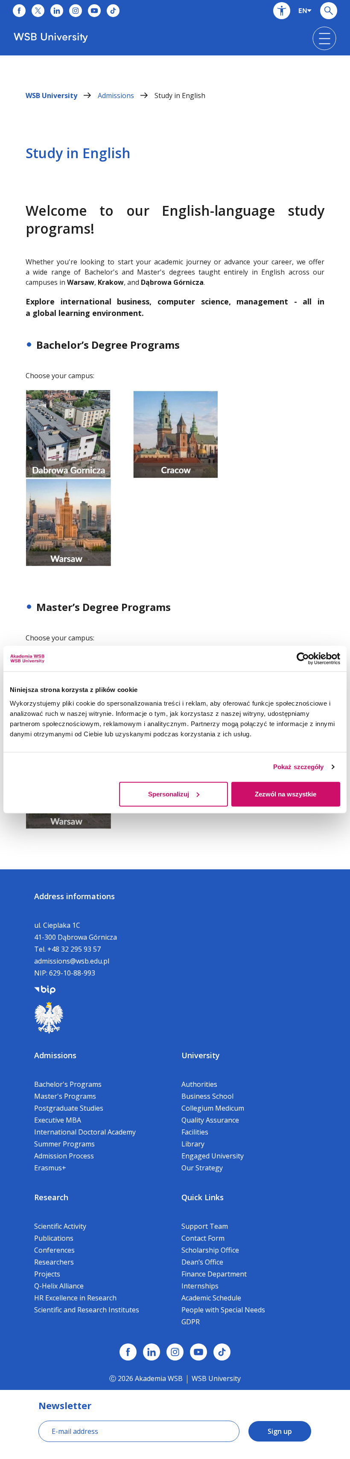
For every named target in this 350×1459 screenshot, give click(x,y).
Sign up (280, 1431)
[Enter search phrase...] (328, 10)
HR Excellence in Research (75, 1298)
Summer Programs (64, 1144)
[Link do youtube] (94, 10)
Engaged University (212, 1156)
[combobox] (305, 10)
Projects (47, 1274)
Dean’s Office (202, 1262)
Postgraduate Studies (68, 1108)
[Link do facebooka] (19, 10)
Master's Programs (65, 1096)
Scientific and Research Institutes (86, 1309)
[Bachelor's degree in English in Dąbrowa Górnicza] (68, 433)
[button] (281, 10)
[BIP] (44, 989)
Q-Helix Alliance (59, 1286)
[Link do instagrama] (75, 10)
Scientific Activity (60, 1226)
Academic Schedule (211, 1298)
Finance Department (214, 1274)
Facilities (194, 1132)
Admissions (117, 95)
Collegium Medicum (212, 1108)
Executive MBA (57, 1120)
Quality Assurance (210, 1120)
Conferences (54, 1250)
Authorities (199, 1084)
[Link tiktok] (221, 1352)
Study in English (180, 95)
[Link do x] (38, 10)
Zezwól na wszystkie (285, 793)
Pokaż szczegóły (298, 766)
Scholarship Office (210, 1250)
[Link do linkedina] (56, 10)
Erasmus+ (50, 1167)
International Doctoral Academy (85, 1132)
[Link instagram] (175, 1352)
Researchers (54, 1262)
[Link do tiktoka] (113, 10)
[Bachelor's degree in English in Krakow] (176, 433)
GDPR (190, 1321)
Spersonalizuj (168, 793)
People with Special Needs (223, 1309)
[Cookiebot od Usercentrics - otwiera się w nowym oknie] (302, 658)
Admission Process (64, 1156)
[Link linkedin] (151, 1352)
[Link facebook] (128, 1352)
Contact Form (203, 1238)
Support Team (204, 1226)
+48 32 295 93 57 (74, 949)
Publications (53, 1238)
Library (192, 1144)
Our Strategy (202, 1167)
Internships (200, 1286)
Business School (207, 1096)
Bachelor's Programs (68, 1084)
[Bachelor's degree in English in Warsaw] (68, 522)
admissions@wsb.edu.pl (71, 961)
